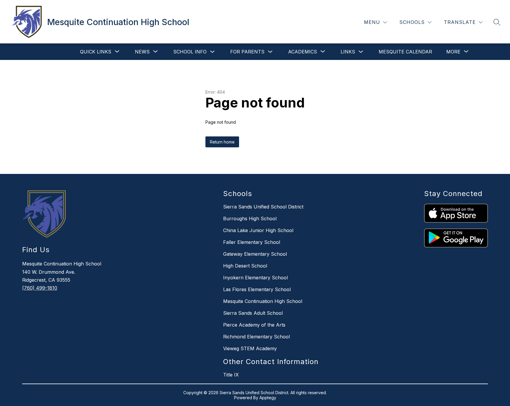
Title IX (231, 375)
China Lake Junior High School (258, 230)
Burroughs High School (250, 218)
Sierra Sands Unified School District (263, 207)
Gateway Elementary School (255, 254)
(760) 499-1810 (39, 288)
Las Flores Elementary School (257, 289)
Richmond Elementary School (256, 337)
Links (348, 52)
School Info (190, 52)
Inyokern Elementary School (255, 278)
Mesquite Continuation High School (262, 301)
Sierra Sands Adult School (253, 313)
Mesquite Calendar (405, 52)
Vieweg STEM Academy (250, 348)
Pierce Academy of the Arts (254, 325)
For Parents (247, 52)
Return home (222, 141)
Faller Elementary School (251, 242)
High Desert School (245, 266)
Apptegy (267, 397)
